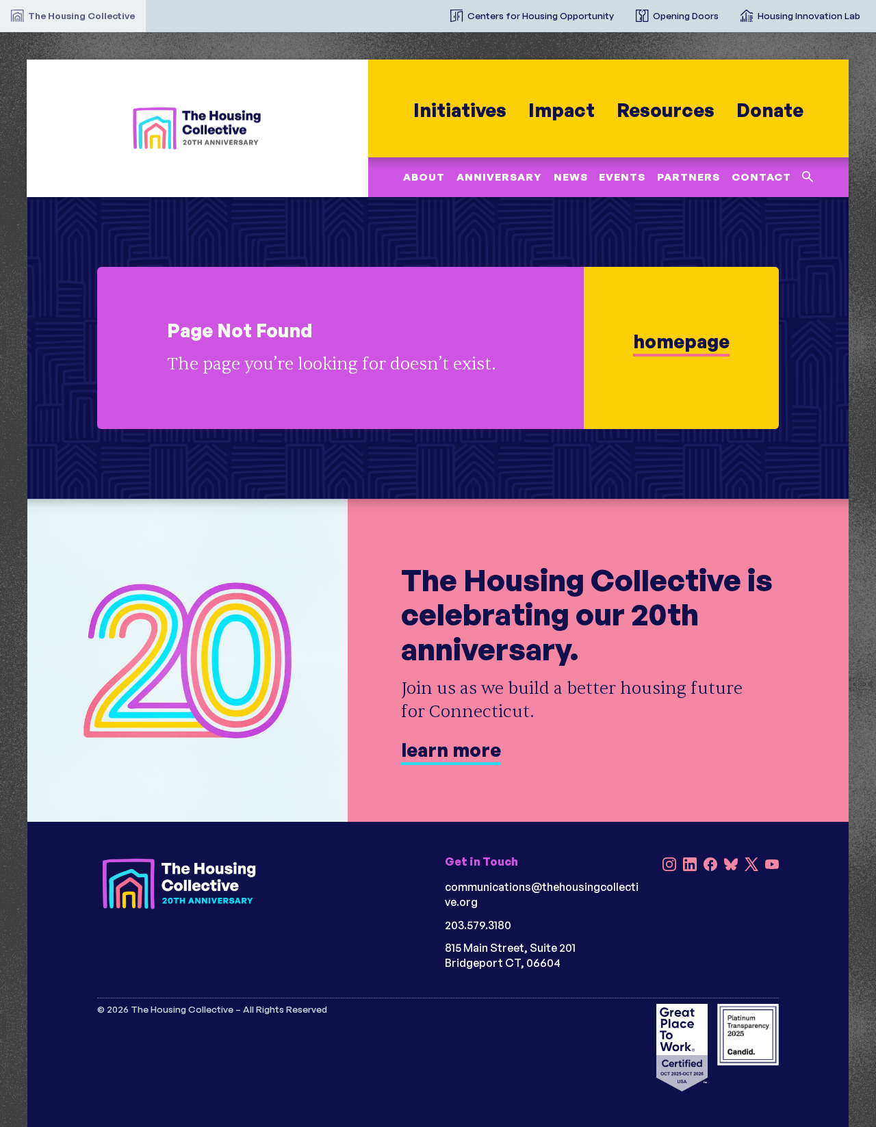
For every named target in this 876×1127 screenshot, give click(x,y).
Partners (688, 177)
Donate (769, 110)
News (571, 177)
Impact (561, 110)
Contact (761, 177)
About (425, 177)
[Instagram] (669, 866)
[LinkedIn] (690, 866)
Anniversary (499, 177)
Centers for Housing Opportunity (540, 15)
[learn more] (438, 348)
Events (623, 177)
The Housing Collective (81, 15)
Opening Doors (686, 15)
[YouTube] (772, 866)
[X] (751, 866)
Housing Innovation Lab (809, 15)
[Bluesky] (731, 866)
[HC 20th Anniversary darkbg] (179, 884)
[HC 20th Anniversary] (197, 128)
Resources (665, 110)
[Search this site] (808, 177)
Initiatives (459, 110)
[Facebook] (710, 866)
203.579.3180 (478, 925)
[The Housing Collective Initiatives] (428, 10)
